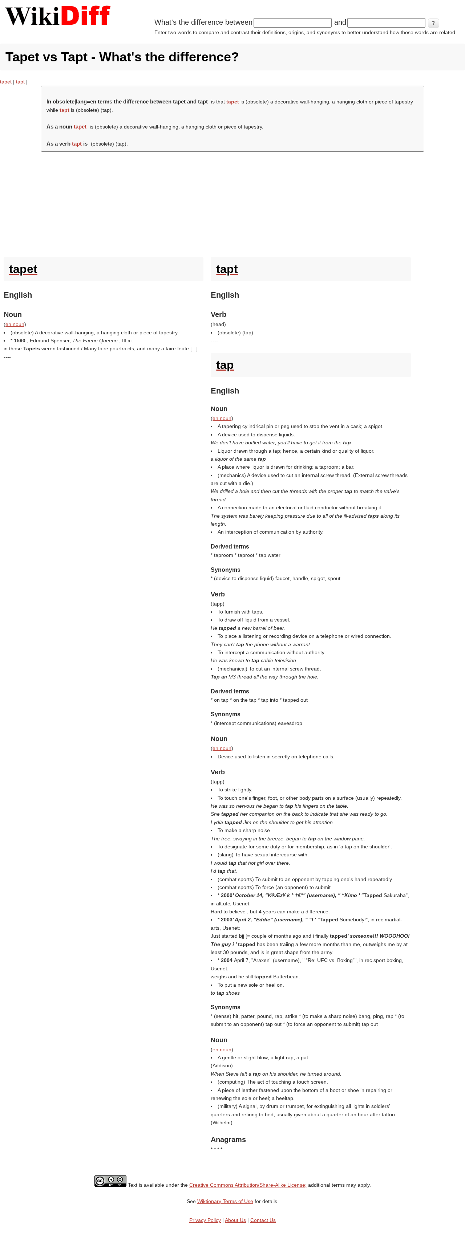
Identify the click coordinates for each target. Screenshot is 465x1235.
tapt (20, 82)
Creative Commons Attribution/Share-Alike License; (248, 1185)
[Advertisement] (232, 202)
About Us (235, 1220)
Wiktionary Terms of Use (225, 1201)
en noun (14, 324)
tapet (6, 82)
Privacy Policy (205, 1220)
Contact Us (263, 1220)
